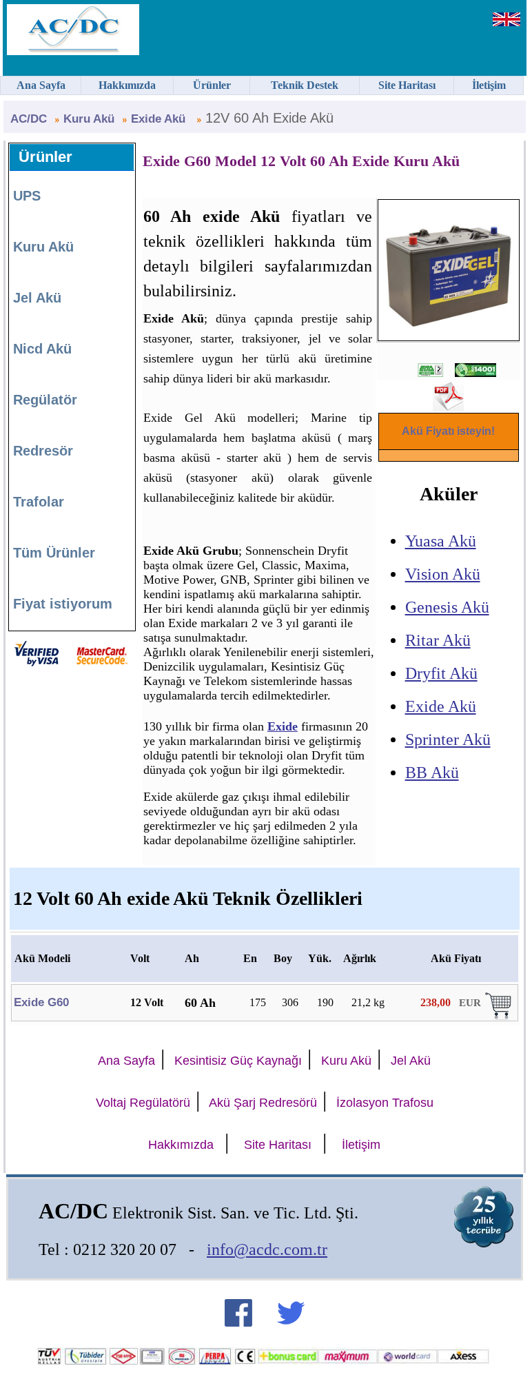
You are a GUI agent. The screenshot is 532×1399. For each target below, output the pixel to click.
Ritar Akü (438, 640)
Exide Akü (440, 706)
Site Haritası (277, 1145)
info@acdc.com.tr (267, 1249)
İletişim (361, 1145)
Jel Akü (37, 297)
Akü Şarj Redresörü (263, 1103)
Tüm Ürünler (54, 552)
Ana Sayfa (126, 1061)
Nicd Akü (42, 348)
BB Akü (432, 773)
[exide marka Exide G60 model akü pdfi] (448, 406)
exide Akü (160, 118)
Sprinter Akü (448, 739)
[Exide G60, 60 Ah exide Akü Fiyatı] (499, 1016)
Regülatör (45, 399)
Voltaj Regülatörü (143, 1103)
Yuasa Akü (440, 541)
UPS (27, 195)
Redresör (43, 450)
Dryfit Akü (441, 673)
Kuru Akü (88, 118)
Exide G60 (41, 1002)
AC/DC (28, 118)
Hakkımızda (181, 1145)
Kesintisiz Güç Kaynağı (238, 1061)
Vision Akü (442, 574)
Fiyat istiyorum (62, 603)
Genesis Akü (447, 607)
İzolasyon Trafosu (384, 1103)
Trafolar (38, 501)
